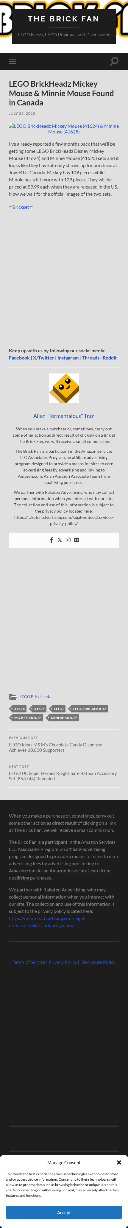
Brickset (21, 207)
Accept (64, 1212)
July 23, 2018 (22, 113)
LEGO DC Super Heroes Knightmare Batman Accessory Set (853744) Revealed (63, 773)
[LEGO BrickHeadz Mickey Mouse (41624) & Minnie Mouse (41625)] (64, 131)
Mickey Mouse (27, 717)
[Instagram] (68, 540)
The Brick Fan (64, 18)
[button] (119, 1162)
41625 (39, 708)
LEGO (59, 708)
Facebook (19, 357)
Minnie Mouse (64, 717)
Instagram (68, 357)
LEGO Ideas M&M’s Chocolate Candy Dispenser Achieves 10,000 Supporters (56, 744)
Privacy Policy (63, 962)
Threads (90, 357)
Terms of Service (29, 962)
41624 (19, 708)
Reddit (110, 357)
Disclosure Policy (97, 962)
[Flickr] (76, 540)
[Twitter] (60, 540)
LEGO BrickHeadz (35, 696)
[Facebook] (51, 540)
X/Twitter (43, 357)
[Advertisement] (64, 281)
